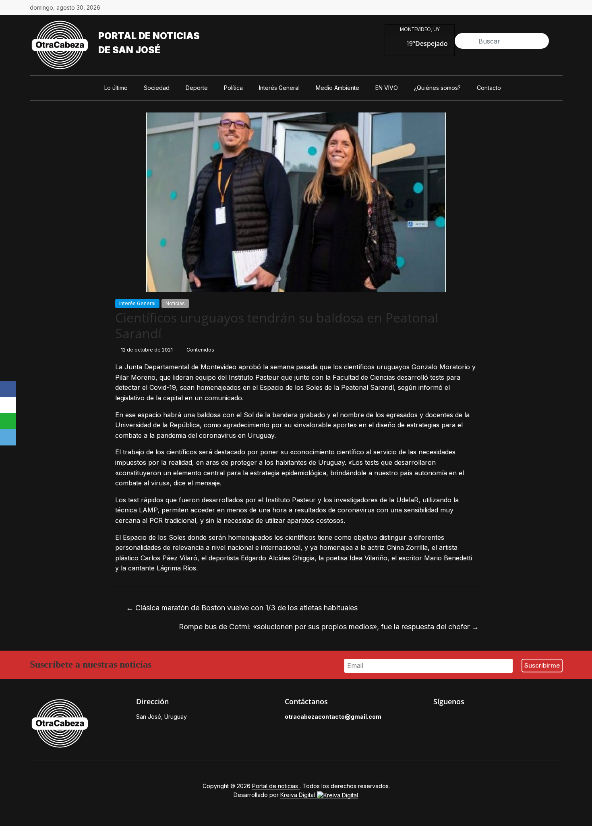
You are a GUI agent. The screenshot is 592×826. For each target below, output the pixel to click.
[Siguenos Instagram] (474, 719)
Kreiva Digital (298, 794)
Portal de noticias (149, 36)
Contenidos (200, 350)
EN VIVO (386, 87)
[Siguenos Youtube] (493, 719)
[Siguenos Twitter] (456, 719)
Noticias (175, 303)
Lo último (116, 87)
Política (233, 87)
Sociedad (157, 87)
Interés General (279, 87)
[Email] (8, 437)
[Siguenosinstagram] (540, 8)
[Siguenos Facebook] (437, 719)
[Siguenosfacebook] (503, 8)
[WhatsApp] (8, 421)
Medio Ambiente (337, 87)
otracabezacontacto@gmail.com (333, 716)
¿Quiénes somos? (437, 87)
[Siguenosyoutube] (559, 8)
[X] (8, 405)
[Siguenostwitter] (521, 8)
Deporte (197, 87)
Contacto (489, 87)
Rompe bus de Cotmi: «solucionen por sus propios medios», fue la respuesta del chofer (329, 626)
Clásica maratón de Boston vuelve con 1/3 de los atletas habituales (242, 607)
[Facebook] (8, 389)
